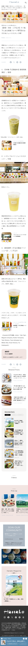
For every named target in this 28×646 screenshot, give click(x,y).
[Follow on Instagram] (5, 617)
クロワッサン (16, 635)
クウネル (24, 635)
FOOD (7, 6)
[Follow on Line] (19, 617)
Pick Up (14, 491)
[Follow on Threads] (23, 617)
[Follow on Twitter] (12, 617)
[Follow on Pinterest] (16, 617)
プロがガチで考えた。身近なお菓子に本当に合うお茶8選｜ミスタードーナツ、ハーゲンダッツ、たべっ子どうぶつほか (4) (16, 641)
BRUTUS (6, 635)
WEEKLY (14, 414)
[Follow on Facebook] (8, 617)
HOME (3, 6)
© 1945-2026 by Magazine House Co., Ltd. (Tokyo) (14, 632)
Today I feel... (7, 638)
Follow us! (14, 560)
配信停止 (21, 538)
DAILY (7, 414)
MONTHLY (20, 414)
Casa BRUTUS (11, 635)
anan (3, 635)
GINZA (21, 635)
